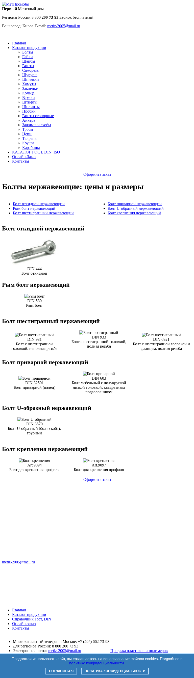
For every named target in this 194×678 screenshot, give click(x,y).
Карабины (31, 147)
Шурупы (29, 75)
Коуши (28, 143)
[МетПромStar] (15, 4)
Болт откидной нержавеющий (39, 204)
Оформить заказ (97, 174)
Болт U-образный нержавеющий (136, 208)
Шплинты (31, 107)
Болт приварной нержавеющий (135, 204)
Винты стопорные (38, 116)
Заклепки (30, 88)
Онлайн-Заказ (24, 156)
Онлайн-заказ (24, 623)
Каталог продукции (29, 47)
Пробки (29, 111)
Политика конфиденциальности (115, 671)
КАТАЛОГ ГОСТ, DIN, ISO (36, 152)
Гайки (27, 57)
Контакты (20, 161)
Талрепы (29, 138)
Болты (27, 52)
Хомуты (29, 84)
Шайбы (28, 61)
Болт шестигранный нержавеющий (43, 213)
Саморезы (30, 70)
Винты (28, 66)
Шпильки (30, 79)
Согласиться (61, 671)
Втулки (28, 97)
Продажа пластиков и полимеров (139, 650)
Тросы (27, 129)
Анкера (28, 120)
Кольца (28, 93)
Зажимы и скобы (36, 125)
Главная (19, 43)
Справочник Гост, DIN (31, 619)
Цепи (27, 134)
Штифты (29, 102)
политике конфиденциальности (96, 663)
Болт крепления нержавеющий (134, 213)
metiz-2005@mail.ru (18, 562)
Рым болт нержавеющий (34, 208)
